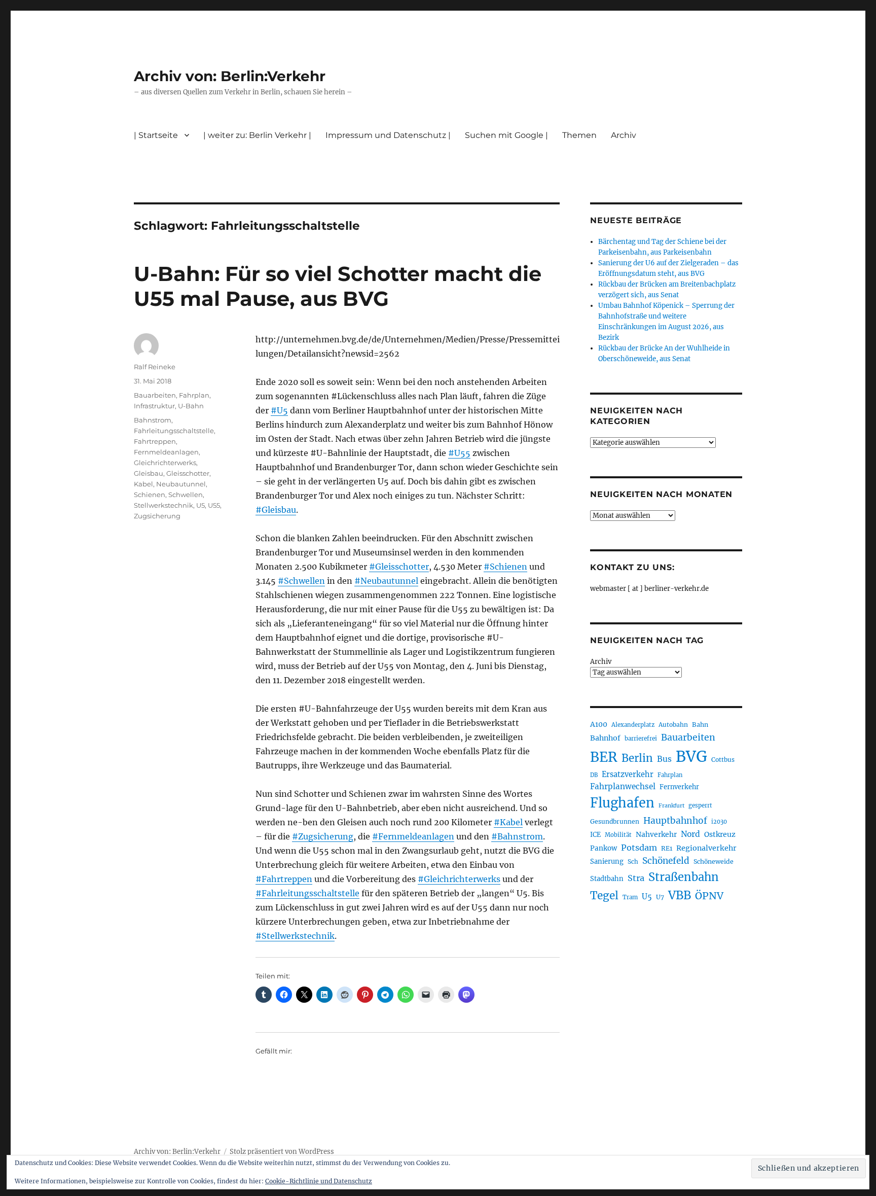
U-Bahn (191, 406)
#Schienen (505, 566)
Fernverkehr (679, 787)
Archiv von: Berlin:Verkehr (229, 76)
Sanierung (607, 861)
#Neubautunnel (386, 581)
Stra (636, 878)
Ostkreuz (720, 834)
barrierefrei (641, 738)
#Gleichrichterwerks (459, 879)
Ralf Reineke (154, 367)
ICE (595, 834)
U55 (214, 505)
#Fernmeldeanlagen (413, 836)
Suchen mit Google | (506, 135)
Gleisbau (148, 473)
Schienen (149, 494)
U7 (660, 897)
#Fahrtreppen (284, 879)
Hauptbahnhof (675, 820)
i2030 (719, 821)
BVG (691, 756)
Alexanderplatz (632, 724)
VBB (679, 895)
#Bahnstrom (517, 836)
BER (603, 757)
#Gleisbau (276, 510)
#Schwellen (301, 581)
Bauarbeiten (155, 395)
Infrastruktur (154, 406)
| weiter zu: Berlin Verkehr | (257, 135)
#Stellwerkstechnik (295, 936)
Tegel (604, 895)
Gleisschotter (187, 473)
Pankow (603, 848)
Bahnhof (605, 738)
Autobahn (673, 724)
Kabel (143, 484)
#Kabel (508, 822)
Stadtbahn (607, 878)
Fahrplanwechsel (622, 786)
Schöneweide (714, 861)
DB (594, 775)
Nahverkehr (656, 834)
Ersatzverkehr (627, 774)
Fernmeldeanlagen (166, 452)
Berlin (637, 758)
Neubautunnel (181, 484)
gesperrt (700, 805)
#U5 (279, 410)
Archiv (600, 661)
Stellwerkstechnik (163, 505)
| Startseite (156, 135)
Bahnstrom (152, 420)
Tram (630, 897)
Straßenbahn (683, 877)
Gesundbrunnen (614, 821)
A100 (598, 724)
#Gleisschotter (399, 566)
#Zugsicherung (322, 836)
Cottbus (723, 759)
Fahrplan (194, 395)
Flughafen (622, 803)
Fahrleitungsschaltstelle (174, 431)
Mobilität (618, 834)
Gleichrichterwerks (165, 463)
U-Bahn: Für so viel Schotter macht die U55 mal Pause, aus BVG (337, 286)
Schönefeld (665, 860)
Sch (633, 861)
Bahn (700, 724)
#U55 (459, 453)
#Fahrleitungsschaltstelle (307, 893)
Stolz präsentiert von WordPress (282, 1151)
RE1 (666, 848)
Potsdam (639, 847)
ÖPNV (709, 896)
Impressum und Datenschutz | (388, 135)
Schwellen (185, 494)
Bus (664, 759)
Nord (690, 834)
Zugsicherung (157, 516)
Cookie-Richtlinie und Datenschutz (318, 1181)
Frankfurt (671, 805)
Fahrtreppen (155, 441)
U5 (200, 505)
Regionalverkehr (706, 848)
